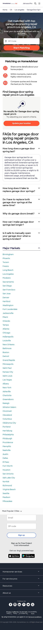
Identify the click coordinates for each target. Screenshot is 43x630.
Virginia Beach (9, 489)
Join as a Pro (27, 3)
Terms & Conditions (34, 617)
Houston (6, 470)
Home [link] (5, 10)
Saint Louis (7, 376)
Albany (6, 384)
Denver (6, 297)
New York (7, 387)
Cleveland (7, 415)
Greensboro (8, 399)
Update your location (21, 123)
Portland (6, 427)
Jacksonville (8, 313)
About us (7, 593)
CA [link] (11, 10)
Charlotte (7, 395)
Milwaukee (7, 501)
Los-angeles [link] (19, 10)
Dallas (5, 458)
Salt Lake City (9, 478)
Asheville (7, 391)
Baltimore (7, 348)
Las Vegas (7, 380)
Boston (6, 352)
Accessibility (32, 613)
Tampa (6, 325)
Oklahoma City (9, 423)
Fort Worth (8, 466)
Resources (7, 586)
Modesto (7, 278)
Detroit (6, 356)
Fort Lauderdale (10, 309)
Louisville (7, 340)
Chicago (6, 333)
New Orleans (8, 344)
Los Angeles (8, 274)
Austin (5, 454)
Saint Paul (7, 368)
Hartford (6, 301)
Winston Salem (9, 407)
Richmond (7, 485)
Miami (5, 317)
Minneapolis (8, 364)
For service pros (10, 579)
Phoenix (6, 258)
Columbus (7, 419)
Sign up (21, 535)
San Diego (7, 286)
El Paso (6, 462)
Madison (6, 497)
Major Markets (11, 248)
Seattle (6, 493)
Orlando (6, 321)
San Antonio (8, 474)
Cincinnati (7, 411)
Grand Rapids (9, 360)
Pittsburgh (7, 438)
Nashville (7, 450)
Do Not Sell (23, 612)
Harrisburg (7, 431)
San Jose (7, 293)
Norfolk (6, 481)
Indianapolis (8, 337)
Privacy (8, 612)
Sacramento (8, 282)
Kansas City (8, 372)
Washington (8, 305)
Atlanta (6, 329)
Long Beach (8, 270)
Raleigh (6, 403)
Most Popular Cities (10, 511)
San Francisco (9, 290)
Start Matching (21, 47)
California (15, 612)
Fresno (6, 266)
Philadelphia (8, 434)
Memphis (7, 446)
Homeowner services (12, 572)
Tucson (6, 262)
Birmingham (8, 254)
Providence (8, 442)
